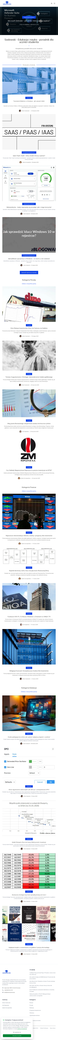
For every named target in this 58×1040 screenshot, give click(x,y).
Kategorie (33, 999)
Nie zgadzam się (17, 1032)
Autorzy (4, 999)
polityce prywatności (22, 1028)
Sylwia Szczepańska (7, 1007)
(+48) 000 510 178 (8, 990)
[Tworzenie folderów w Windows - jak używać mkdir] (29, 85)
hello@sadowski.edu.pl (9, 992)
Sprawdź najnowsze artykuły (29, 272)
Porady (29, 325)
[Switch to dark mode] (51, 3)
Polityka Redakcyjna (44, 1028)
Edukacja (29, 733)
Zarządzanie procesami (35, 1020)
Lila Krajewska (5, 1005)
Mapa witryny (52, 1028)
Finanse (29, 532)
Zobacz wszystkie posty (29, 283)
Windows (29, 97)
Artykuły (32, 970)
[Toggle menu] (54, 3)
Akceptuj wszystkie (17, 1035)
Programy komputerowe (29, 152)
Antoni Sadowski (6, 1002)
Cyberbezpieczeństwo (29, 17)
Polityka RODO (35, 1028)
